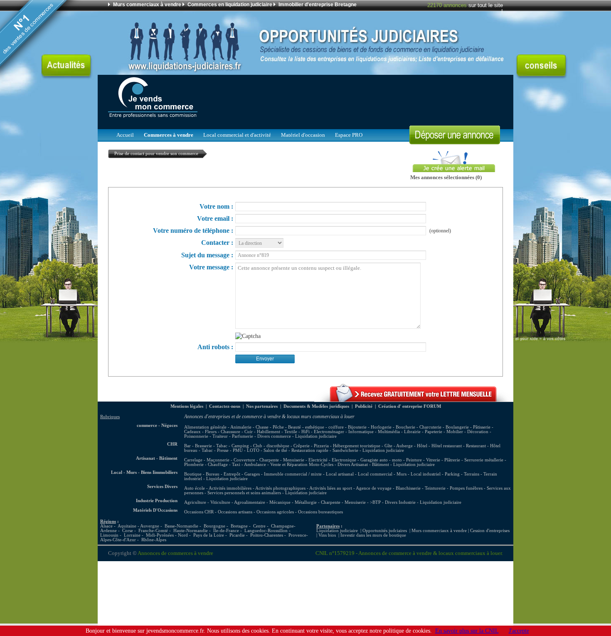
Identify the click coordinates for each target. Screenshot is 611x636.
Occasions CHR (199, 512)
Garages (252, 474)
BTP (376, 502)
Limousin (109, 535)
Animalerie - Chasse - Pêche (257, 427)
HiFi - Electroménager (322, 431)
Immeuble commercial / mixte (293, 474)
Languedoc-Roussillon (266, 530)
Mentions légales (186, 406)
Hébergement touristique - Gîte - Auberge (373, 446)
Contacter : (217, 242)
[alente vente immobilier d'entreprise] (413, 399)
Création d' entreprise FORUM (409, 406)
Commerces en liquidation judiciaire (229, 4)
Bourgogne (214, 526)
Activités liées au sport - (332, 488)
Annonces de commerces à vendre (175, 553)
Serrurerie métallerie (483, 460)
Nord (183, 535)
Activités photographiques (280, 488)
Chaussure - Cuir (237, 431)
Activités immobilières (230, 488)
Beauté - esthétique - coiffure (316, 427)
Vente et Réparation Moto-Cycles (301, 464)
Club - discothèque (271, 446)
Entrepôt (232, 474)
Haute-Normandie (190, 530)
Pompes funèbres (467, 488)
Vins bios (327, 535)
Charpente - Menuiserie (343, 502)
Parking (452, 474)
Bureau (212, 474)
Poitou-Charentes (266, 535)
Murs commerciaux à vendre (147, 4)
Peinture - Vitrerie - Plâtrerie (433, 460)
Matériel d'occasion (303, 135)
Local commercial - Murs (382, 474)
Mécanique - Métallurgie (293, 502)
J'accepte (519, 630)
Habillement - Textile (277, 431)
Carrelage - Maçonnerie (206, 460)
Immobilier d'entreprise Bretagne (317, 4)
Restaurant (476, 446)
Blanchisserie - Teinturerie (421, 488)
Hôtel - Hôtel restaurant (439, 446)
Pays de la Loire (208, 535)
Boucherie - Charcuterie (418, 427)
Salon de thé (275, 450)
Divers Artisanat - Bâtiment (363, 464)
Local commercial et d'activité (237, 135)
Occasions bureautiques (320, 512)
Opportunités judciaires (384, 530)
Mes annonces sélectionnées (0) (446, 177)
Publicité (363, 406)
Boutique (193, 474)
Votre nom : (216, 206)
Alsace (106, 526)
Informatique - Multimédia (374, 431)
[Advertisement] (351, 99)
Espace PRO (348, 135)
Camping (240, 446)
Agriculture (195, 502)
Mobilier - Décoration (467, 431)
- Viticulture (218, 502)
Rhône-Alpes (153, 539)
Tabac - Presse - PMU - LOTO (230, 450)
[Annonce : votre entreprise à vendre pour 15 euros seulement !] (454, 141)
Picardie (237, 535)
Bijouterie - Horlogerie (370, 427)
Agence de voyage (374, 488)
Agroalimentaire (249, 502)
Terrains (471, 474)
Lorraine (132, 535)
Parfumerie (242, 436)
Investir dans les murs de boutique (373, 535)
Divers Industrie (400, 502)
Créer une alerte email (436, 153)
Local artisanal (340, 474)
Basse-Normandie (181, 526)
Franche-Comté (153, 530)
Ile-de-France (226, 530)
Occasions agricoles (275, 512)
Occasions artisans (235, 512)
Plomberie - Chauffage (206, 464)
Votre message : (211, 267)
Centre (259, 526)
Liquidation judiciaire (316, 436)
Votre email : (215, 218)
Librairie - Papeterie (423, 431)
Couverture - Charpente (256, 460)
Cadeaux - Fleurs (200, 431)
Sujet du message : (207, 255)
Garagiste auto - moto (381, 460)
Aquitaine (127, 526)
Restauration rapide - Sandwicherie (324, 450)
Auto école (194, 488)
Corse (127, 530)
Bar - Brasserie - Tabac (205, 446)
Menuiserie (293, 460)
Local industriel (426, 474)
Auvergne (149, 526)
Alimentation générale (205, 427)
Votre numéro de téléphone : (193, 230)
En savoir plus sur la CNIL (467, 630)
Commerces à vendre (168, 135)
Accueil (125, 135)
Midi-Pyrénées (160, 535)
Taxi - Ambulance (249, 464)
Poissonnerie (196, 436)
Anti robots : (215, 346)
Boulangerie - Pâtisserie (468, 427)
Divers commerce (274, 436)
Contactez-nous (224, 406)
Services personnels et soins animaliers (244, 493)
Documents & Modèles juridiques (316, 406)
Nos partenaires (262, 406)
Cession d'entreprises (490, 530)
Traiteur (220, 436)
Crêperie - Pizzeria (311, 446)
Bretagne (239, 526)
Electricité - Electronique (332, 460)
